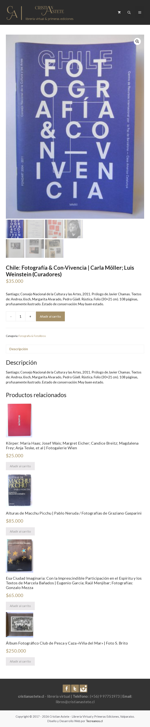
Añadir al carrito (50, 316)
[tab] (75, 349)
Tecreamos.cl (94, 721)
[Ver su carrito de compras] (119, 12)
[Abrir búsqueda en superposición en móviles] (129, 12)
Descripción (18, 349)
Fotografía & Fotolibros (32, 336)
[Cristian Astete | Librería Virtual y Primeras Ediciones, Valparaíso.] (40, 12)
